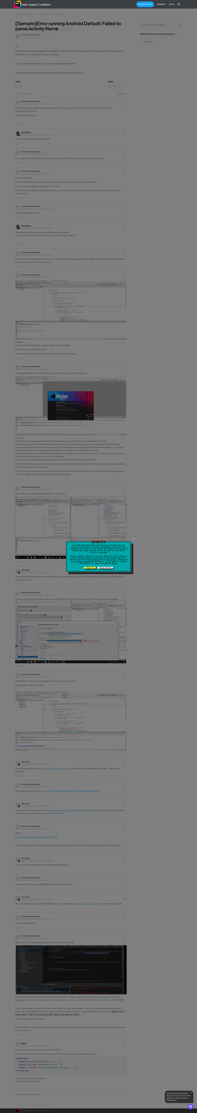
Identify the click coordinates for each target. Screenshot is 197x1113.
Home (17, 4)
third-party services (82, 561)
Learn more (103, 552)
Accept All (90, 568)
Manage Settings (105, 568)
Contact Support (145, 4)
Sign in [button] (171, 4)
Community (161, 4)
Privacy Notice (93, 560)
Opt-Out (114, 563)
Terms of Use (111, 560)
